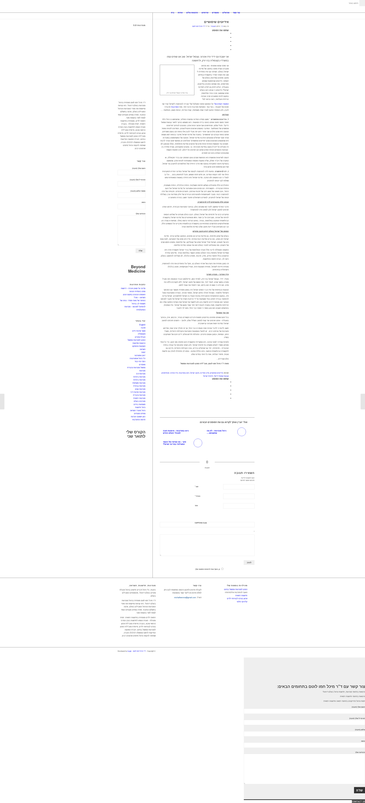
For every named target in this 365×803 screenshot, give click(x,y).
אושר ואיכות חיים (138, 330)
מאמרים (142, 364)
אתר (196, 505)
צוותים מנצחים (139, 413)
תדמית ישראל (208, 376)
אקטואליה (141, 333)
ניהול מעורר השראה (137, 410)
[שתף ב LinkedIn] (228, 45)
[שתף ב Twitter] (228, 37)
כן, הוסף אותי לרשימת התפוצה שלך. (207, 569)
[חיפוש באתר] (244, 12)
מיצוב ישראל (194, 373)
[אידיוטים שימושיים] (249, 26)
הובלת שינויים (140, 337)
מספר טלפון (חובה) (137, 191)
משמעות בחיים (139, 404)
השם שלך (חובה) (138, 168)
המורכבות (175, 106)
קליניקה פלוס (242, 601)
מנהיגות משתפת (138, 382)
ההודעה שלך (140, 213)
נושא (143, 202)
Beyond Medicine (136, 269)
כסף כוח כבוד (140, 361)
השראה (142, 349)
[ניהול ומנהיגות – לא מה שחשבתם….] (363, 401)
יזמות (143, 352)
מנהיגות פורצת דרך (137, 392)
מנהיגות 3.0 (140, 373)
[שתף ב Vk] (228, 49)
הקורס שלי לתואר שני (135, 434)
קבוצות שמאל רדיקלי (221, 376)
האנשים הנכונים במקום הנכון (134, 294)
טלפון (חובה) (360, 729)
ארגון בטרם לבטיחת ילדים (237, 598)
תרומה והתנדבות (138, 419)
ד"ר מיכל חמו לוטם (198, 26)
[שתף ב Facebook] (228, 33)
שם (196, 486)
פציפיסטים (165, 373)
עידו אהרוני (174, 373)
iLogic (130, 651)
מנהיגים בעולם (139, 401)
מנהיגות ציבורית (139, 395)
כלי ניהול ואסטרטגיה (137, 358)
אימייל (197, 496)
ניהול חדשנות (140, 407)
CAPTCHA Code (201, 523)
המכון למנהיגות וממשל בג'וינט (235, 589)
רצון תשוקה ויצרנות (138, 416)
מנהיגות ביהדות (139, 376)
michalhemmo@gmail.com (185, 597)
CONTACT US (358, 801)
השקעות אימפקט (138, 346)
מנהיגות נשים (140, 389)
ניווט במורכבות (184, 373)
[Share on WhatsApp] (228, 41)
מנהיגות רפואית (139, 398)
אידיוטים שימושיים (216, 22)
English (142, 324)
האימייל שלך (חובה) (137, 179)
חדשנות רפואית (241, 595)
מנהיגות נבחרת (139, 385)
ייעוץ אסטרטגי (139, 355)
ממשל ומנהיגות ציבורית (136, 367)
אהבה (143, 327)
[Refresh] (253, 515)
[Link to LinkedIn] (241, 651)
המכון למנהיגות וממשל (136, 340)
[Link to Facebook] (245, 651)
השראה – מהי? (139, 297)
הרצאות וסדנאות (139, 343)
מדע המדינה (204, 373)
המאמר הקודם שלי (221, 103)
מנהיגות (142, 370)
